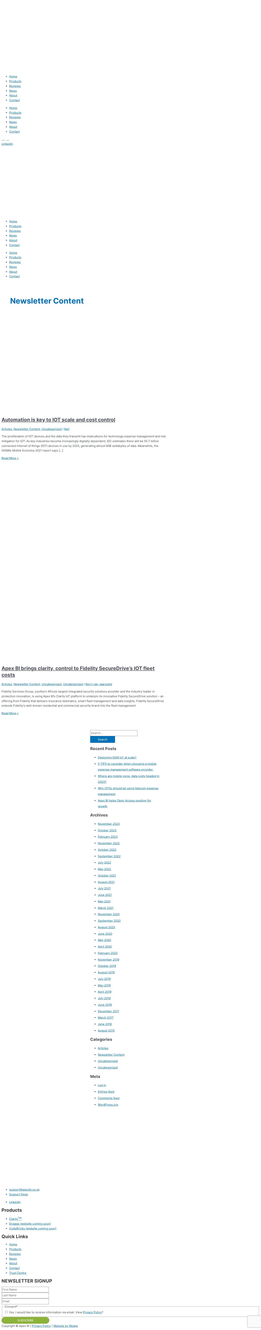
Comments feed (108, 1098)
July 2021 (104, 888)
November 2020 (109, 914)
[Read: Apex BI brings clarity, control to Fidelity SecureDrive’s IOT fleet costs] (99, 658)
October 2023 (107, 830)
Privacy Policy (92, 1312)
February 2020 (108, 953)
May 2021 (104, 901)
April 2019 (104, 992)
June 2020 (105, 934)
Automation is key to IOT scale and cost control (58, 420)
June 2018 (105, 1005)
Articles (7, 429)
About (13, 95)
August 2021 (106, 882)
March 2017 (105, 1017)
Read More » (10, 458)
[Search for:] (114, 733)
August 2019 (106, 972)
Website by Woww (65, 1326)
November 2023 (109, 824)
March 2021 (105, 908)
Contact (14, 100)
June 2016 (105, 1024)
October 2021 (107, 875)
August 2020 (106, 927)
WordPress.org (108, 1104)
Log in (102, 1085)
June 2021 (105, 895)
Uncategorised (52, 684)
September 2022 (109, 856)
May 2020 (104, 940)
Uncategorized (52, 429)
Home (13, 76)
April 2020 (105, 946)
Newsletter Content (27, 429)
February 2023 (108, 836)
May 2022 (104, 869)
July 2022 (104, 862)
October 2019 (107, 966)
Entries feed (106, 1091)
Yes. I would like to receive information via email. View (56, 1312)
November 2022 (109, 843)
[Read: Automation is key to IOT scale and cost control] (99, 410)
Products (15, 81)
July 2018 (104, 998)
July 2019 (104, 979)
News (13, 91)
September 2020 (109, 921)
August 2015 (106, 1030)
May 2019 (104, 985)
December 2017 (108, 1011)
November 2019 (108, 959)
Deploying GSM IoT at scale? (117, 757)
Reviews (15, 86)
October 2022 (107, 850)
